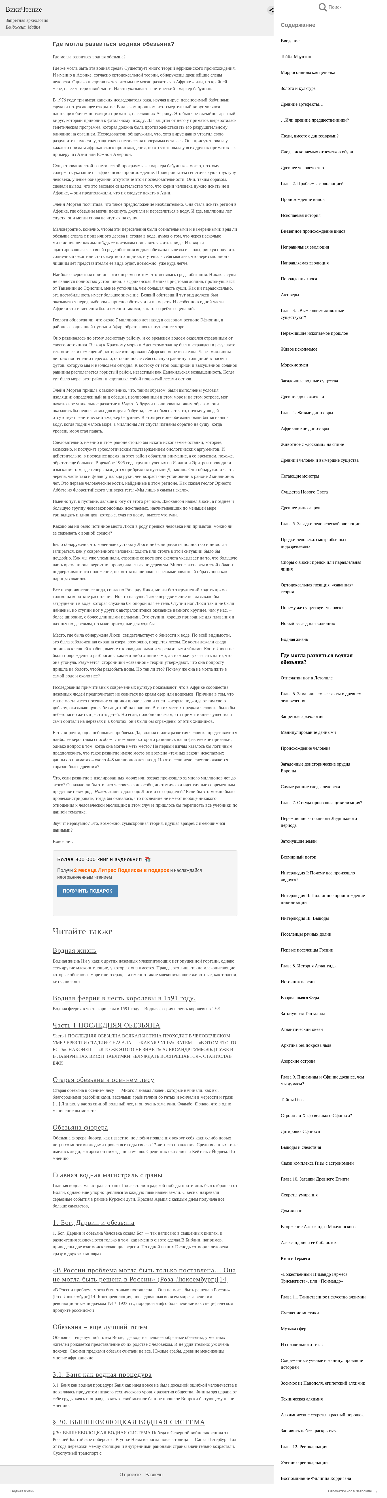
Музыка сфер (293, 1328)
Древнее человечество (302, 167)
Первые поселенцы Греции (307, 950)
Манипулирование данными (308, 732)
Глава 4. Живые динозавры (307, 412)
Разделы (154, 1474)
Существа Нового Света (304, 492)
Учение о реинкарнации (304, 1462)
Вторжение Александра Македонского (318, 1226)
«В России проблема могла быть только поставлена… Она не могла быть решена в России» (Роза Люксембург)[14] (144, 1274)
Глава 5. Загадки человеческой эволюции (321, 523)
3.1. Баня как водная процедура (102, 1374)
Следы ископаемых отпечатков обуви (317, 151)
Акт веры (290, 294)
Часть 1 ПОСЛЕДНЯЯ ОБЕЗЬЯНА (106, 1024)
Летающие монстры (300, 476)
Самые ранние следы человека (310, 786)
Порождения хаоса (299, 278)
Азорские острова (298, 1061)
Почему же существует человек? (312, 607)
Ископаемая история (300, 215)
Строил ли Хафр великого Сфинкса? (316, 1115)
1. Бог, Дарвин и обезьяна (94, 1222)
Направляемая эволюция (305, 263)
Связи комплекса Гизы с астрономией (317, 1163)
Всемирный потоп (298, 857)
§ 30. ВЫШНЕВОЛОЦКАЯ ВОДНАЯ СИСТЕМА (129, 1421)
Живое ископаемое (299, 349)
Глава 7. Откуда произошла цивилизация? (321, 802)
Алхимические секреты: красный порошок (322, 1415)
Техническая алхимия (302, 1399)
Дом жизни (292, 1210)
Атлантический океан (302, 1029)
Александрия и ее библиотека (310, 1242)
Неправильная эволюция (305, 247)
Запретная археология (302, 716)
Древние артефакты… (302, 104)
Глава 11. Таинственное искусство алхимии (323, 1297)
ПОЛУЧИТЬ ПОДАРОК (87, 891)
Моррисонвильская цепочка (308, 72)
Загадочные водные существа (309, 380)
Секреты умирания (299, 1195)
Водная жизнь (294, 639)
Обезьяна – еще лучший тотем (100, 1326)
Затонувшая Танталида (303, 1013)
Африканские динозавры (305, 428)
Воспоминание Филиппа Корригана (316, 1478)
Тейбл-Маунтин (296, 56)
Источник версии (298, 981)
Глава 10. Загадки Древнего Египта (315, 1179)
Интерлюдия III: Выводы (305, 918)
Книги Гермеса (295, 1258)
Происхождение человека (305, 748)
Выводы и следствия (301, 1147)
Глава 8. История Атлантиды (309, 966)
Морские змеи (294, 365)
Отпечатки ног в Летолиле (307, 678)
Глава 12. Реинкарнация (304, 1446)
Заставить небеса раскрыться (309, 1430)
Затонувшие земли (299, 841)
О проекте (130, 1474)
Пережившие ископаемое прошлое (314, 333)
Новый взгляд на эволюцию (308, 623)
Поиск (329, 7)
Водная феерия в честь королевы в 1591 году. (124, 997)
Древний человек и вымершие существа (320, 460)
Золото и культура (298, 88)
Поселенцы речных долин (306, 934)
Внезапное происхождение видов (313, 231)
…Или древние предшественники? (315, 120)
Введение (290, 40)
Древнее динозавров (300, 507)
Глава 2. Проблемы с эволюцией (312, 183)
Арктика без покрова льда (306, 1045)
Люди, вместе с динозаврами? (310, 136)
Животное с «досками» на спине (312, 444)
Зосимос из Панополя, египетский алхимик (323, 1383)
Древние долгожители (302, 396)
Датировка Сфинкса (300, 1131)
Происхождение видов (303, 199)
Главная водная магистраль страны (108, 1174)
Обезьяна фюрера (80, 1127)
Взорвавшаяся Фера (300, 997)
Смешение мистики (300, 1312)
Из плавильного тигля (302, 1344)
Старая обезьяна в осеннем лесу (103, 1079)
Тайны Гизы (293, 1099)
